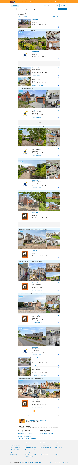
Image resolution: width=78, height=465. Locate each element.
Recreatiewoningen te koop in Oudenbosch (27, 438)
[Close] (18, 5)
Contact (56, 454)
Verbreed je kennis (44, 452)
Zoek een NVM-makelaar (15, 449)
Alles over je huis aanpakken (31, 452)
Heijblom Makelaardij (36, 59)
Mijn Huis (27, 445)
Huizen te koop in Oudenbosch (24, 431)
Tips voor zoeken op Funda (30, 454)
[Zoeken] (45, 5)
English (66, 462)
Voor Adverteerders (59, 449)
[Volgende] (47, 411)
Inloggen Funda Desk (44, 454)
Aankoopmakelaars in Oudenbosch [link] (47, 431)
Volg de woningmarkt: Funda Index (17, 452)
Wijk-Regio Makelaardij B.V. (37, 27)
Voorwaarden (26, 462)
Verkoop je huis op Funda (15, 445)
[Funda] (13, 1)
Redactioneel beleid (59, 452)
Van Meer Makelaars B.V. (37, 220)
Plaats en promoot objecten (45, 447)
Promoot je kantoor (44, 449)
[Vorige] (31, 411)
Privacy (20, 462)
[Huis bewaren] (58, 19)
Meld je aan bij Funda (44, 445)
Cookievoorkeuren (38, 462)
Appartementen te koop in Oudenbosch (26, 433)
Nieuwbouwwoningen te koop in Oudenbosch (27, 435)
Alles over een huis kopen (30, 447)
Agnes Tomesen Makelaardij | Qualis (39, 375)
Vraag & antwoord (13, 454)
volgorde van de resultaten (32, 415)
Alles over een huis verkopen (31, 449)
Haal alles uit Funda (29, 456)
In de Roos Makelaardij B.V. (37, 85)
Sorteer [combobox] (56, 16)
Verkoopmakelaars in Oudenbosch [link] (46, 433)
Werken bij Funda (58, 447)
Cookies (31, 462)
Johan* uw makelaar (36, 75)
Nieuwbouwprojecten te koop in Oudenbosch (27, 436)
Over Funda (57, 445)
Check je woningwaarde (15, 447)
